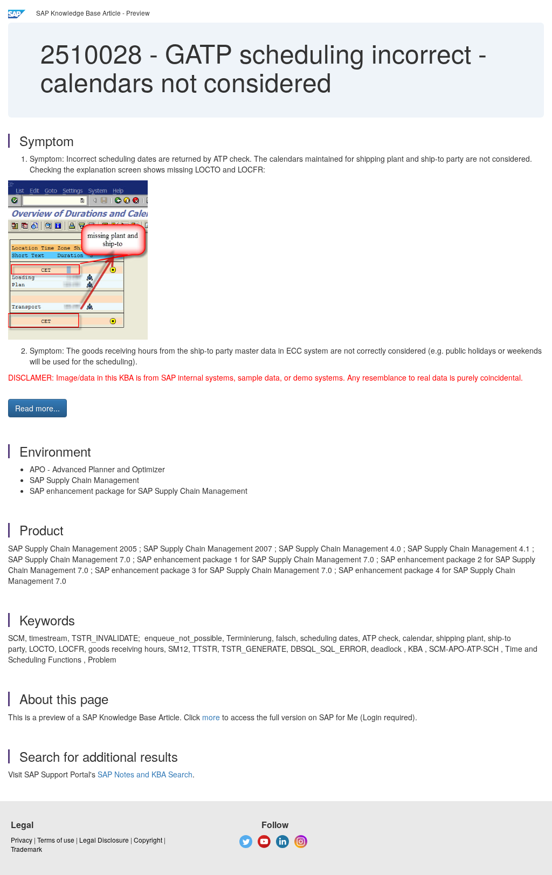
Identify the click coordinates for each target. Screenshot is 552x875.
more (211, 717)
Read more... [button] (37, 408)
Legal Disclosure (104, 839)
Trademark (26, 848)
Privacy (21, 839)
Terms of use (55, 839)
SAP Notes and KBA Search (145, 774)
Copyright (148, 839)
